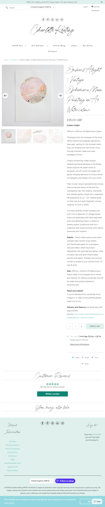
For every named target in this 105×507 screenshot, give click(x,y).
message (95, 434)
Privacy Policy (12, 452)
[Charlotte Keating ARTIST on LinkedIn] (57, 20)
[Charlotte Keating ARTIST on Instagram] (52, 20)
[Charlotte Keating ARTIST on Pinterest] (48, 20)
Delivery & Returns (12, 445)
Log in (85, 7)
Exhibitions (12, 456)
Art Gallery (38, 46)
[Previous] (5, 95)
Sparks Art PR (13, 467)
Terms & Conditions (12, 449)
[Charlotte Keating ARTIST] (52, 31)
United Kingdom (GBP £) (40, 7)
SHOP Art (18, 46)
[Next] (60, 95)
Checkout (95, 10)
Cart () (96, 7)
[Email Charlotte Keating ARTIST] (61, 20)
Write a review (52, 394)
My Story (88, 46)
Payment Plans (12, 470)
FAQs (12, 460)
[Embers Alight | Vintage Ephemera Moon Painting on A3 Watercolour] (33, 95)
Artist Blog (59, 46)
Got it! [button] (90, 501)
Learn (74, 46)
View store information (79, 344)
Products (14, 60)
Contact (52, 51)
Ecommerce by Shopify (77, 493)
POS (64, 493)
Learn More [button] (9, 503)
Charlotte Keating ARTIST (19, 487)
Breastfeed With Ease (13, 463)
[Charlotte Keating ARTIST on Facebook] (43, 20)
